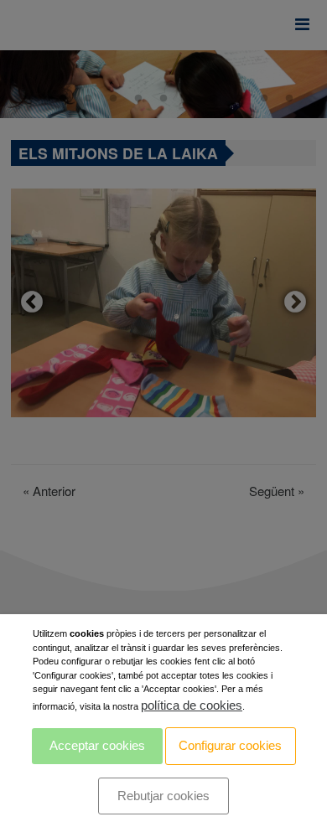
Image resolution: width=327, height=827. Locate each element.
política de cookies (191, 705)
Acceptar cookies (97, 745)
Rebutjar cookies (163, 795)
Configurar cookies (230, 745)
